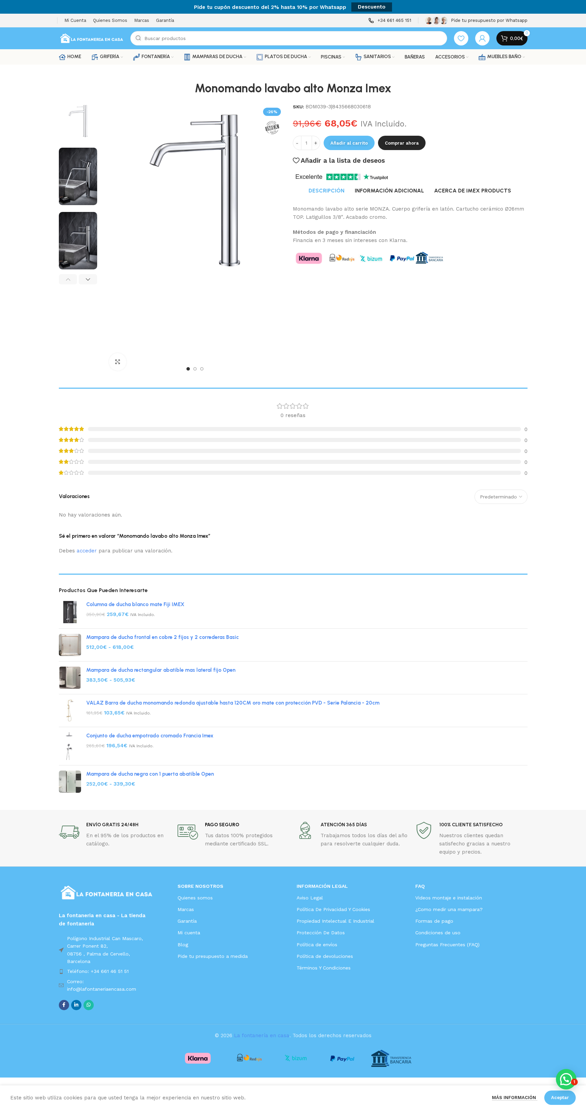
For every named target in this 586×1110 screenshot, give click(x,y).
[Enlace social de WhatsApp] (88, 1005)
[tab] (326, 191)
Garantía (187, 921)
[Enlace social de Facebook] (64, 1005)
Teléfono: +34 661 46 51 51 (98, 971)
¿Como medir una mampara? (449, 909)
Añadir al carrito (349, 143)
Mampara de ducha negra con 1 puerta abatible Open (150, 774)
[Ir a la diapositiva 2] (195, 369)
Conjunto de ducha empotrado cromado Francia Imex (149, 736)
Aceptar (560, 1097)
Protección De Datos (321, 932)
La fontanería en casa (261, 1035)
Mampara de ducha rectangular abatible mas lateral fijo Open (160, 670)
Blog (183, 944)
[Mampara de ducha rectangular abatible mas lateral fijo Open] (70, 678)
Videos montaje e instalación (448, 897)
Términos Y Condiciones (324, 968)
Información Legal (322, 886)
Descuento (372, 7)
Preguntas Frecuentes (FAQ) (447, 944)
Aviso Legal (310, 897)
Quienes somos (195, 897)
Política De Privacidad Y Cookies (333, 909)
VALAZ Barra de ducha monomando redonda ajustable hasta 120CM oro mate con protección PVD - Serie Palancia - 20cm (232, 703)
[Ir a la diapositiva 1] (188, 369)
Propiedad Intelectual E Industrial (335, 921)
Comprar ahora (402, 143)
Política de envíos (317, 944)
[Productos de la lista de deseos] (461, 38)
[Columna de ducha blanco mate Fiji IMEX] (70, 612)
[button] (68, 279)
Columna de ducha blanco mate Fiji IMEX (135, 604)
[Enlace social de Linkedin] (76, 1005)
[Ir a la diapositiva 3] (202, 369)
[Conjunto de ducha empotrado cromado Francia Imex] (70, 746)
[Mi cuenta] (482, 38)
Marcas (186, 909)
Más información (514, 1097)
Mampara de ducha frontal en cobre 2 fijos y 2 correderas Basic (162, 637)
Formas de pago (434, 921)
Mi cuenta (189, 932)
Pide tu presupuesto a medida (213, 956)
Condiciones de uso (437, 932)
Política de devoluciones (325, 956)
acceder (87, 551)
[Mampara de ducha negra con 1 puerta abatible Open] (70, 782)
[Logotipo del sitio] (91, 38)
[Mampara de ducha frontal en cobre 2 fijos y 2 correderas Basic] (70, 645)
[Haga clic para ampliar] (117, 361)
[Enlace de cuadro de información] (389, 21)
